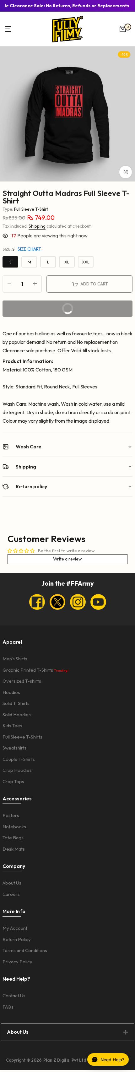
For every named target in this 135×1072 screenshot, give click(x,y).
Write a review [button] (67, 559)
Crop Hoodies (17, 770)
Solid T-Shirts (16, 703)
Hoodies (11, 692)
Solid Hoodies (17, 714)
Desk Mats (14, 849)
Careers (11, 894)
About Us (12, 883)
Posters (11, 815)
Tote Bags (13, 838)
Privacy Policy (17, 962)
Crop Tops (13, 781)
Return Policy (17, 939)
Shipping (37, 226)
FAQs (8, 1007)
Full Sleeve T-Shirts (22, 737)
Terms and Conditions (25, 950)
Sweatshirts (15, 748)
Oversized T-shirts (22, 681)
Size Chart (29, 249)
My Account (15, 928)
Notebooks (14, 827)
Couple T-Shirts (19, 759)
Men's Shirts (15, 659)
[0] (123, 29)
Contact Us (14, 996)
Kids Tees (12, 725)
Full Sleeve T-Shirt (31, 209)
